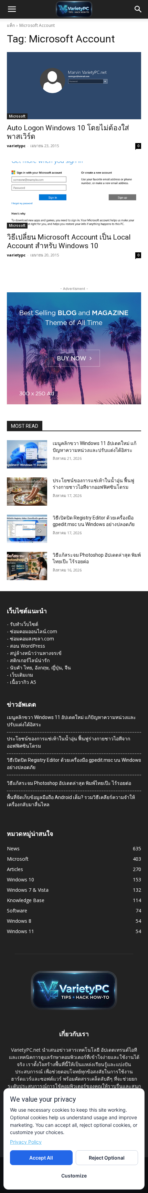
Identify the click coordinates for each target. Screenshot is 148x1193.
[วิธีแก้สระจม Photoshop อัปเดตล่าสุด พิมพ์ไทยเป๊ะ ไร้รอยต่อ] (27, 566)
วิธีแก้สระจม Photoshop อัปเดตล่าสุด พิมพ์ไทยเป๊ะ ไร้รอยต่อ (69, 783)
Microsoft (17, 116)
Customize (74, 1176)
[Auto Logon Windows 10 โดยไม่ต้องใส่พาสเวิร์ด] (74, 85)
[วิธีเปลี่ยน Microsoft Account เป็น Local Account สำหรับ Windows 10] (74, 195)
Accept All (41, 1158)
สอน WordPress (27, 646)
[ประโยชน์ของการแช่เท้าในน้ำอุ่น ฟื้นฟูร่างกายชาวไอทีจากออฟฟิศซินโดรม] (27, 491)
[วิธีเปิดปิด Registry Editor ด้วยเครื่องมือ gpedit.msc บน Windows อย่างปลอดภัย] (27, 529)
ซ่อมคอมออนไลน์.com (33, 631)
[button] (12, 9)
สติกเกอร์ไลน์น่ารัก (30, 660)
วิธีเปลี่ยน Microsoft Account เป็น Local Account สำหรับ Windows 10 (69, 241)
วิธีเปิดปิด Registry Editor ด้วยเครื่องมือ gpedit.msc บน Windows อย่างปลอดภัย (74, 763)
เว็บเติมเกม (21, 674)
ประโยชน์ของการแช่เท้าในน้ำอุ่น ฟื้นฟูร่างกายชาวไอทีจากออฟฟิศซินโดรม (68, 742)
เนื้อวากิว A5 (23, 682)
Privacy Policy (26, 1142)
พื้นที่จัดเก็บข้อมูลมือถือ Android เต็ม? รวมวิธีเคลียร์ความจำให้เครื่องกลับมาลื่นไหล (71, 801)
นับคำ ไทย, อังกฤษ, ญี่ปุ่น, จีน (40, 667)
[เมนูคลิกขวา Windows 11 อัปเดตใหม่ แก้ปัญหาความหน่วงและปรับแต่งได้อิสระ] (27, 454)
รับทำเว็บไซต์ (24, 624)
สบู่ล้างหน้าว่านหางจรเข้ (36, 653)
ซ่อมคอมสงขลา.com (32, 638)
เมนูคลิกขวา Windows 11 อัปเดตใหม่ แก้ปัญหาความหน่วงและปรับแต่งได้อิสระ (71, 721)
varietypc (16, 145)
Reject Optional (107, 1158)
